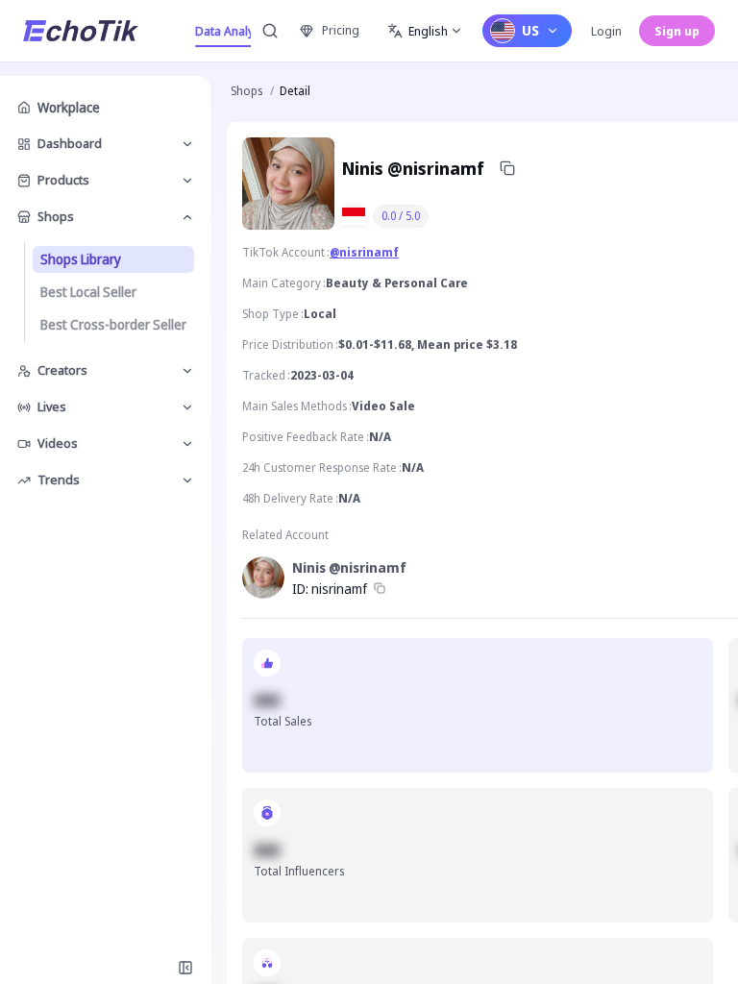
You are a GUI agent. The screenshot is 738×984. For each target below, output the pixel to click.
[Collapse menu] (185, 967)
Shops (246, 91)
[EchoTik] (80, 30)
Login (606, 30)
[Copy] (507, 168)
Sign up (677, 30)
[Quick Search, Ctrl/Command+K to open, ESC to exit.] (270, 30)
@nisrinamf (364, 252)
